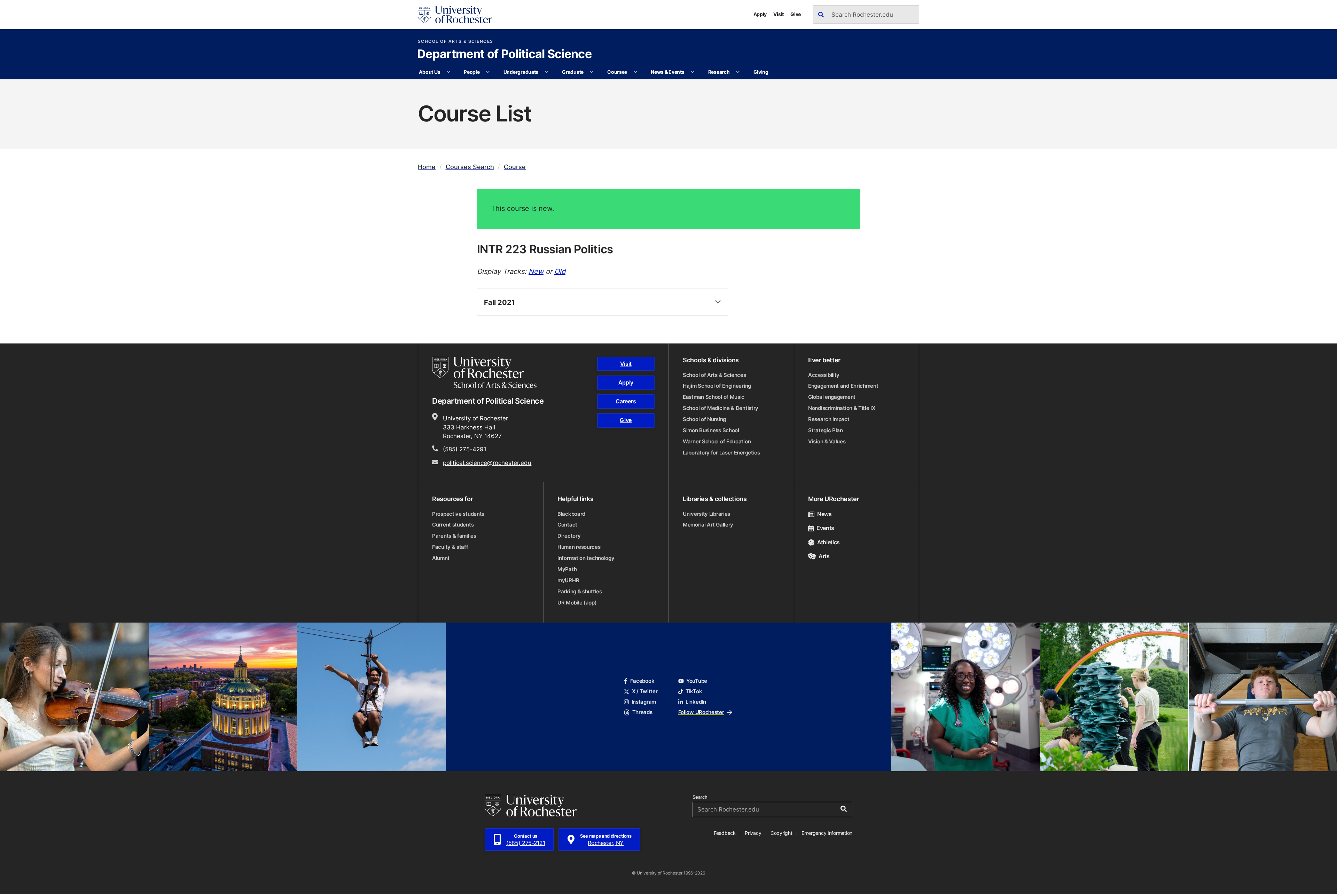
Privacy (753, 833)
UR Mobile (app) (577, 602)
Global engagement (831, 397)
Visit (778, 14)
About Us (429, 72)
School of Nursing (704, 419)
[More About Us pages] (448, 72)
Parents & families (454, 535)
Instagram (644, 701)
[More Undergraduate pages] (547, 72)
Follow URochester (701, 712)
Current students (453, 524)
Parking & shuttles (579, 591)
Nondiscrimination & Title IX (841, 408)
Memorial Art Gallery (708, 524)
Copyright (781, 833)
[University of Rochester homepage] (455, 14)
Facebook (642, 681)
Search (700, 797)
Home (427, 167)
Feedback (725, 833)
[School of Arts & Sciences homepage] (485, 372)
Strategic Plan (825, 430)
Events (825, 528)
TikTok (694, 691)
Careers (626, 401)
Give (795, 14)
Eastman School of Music (713, 397)
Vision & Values (827, 441)
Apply (760, 14)
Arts (824, 556)
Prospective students (458, 513)
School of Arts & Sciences (455, 41)
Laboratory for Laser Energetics (721, 452)
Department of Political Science (504, 54)
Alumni (440, 558)
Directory (568, 535)
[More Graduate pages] (591, 72)
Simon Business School (711, 430)
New (536, 271)
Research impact (829, 419)
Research (719, 72)
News (824, 514)
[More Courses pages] (635, 72)
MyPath (567, 569)
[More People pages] (488, 72)
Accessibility (823, 375)
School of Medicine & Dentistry (720, 408)
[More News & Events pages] (692, 72)
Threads (642, 712)
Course (515, 167)
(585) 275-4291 (464, 449)
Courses (617, 72)
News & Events (667, 72)
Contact (567, 524)
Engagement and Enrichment (843, 385)
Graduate (573, 72)
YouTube (696, 681)
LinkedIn (696, 701)
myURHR (568, 580)
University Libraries (706, 513)
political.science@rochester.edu (487, 462)
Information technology (585, 558)
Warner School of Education (717, 441)
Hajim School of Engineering (717, 385)
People (471, 72)
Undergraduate (520, 72)
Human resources (579, 547)
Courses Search (470, 167)
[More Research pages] (738, 72)
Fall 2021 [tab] (499, 302)
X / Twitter (644, 691)
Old (559, 271)
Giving (760, 72)
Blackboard (571, 513)
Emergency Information (827, 833)
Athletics (828, 542)
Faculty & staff (450, 547)
